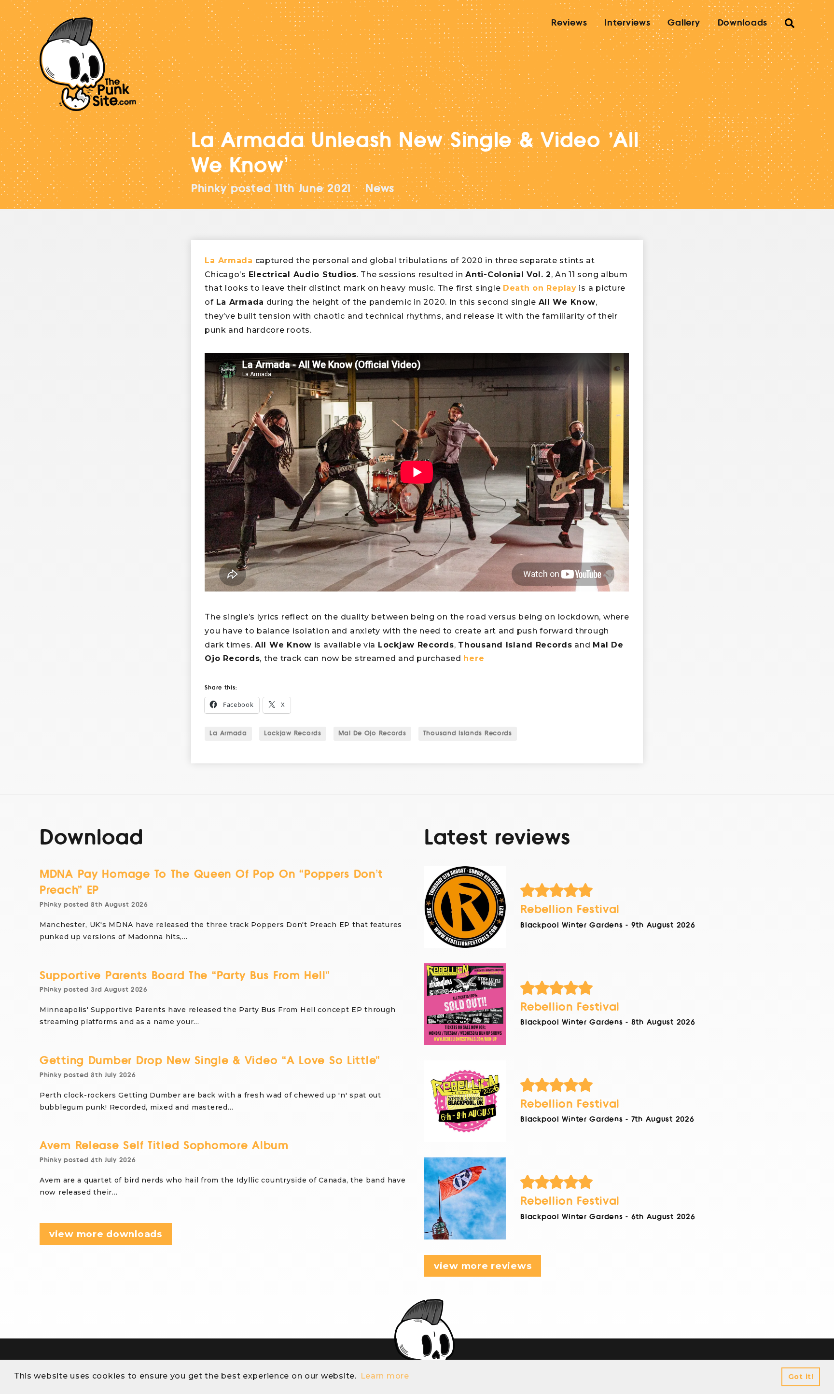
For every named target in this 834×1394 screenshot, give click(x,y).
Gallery (683, 22)
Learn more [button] (385, 1375)
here (473, 658)
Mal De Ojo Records (372, 733)
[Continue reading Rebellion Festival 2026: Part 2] (465, 1101)
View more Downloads (105, 1233)
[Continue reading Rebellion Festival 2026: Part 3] (465, 1004)
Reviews (569, 22)
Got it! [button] (801, 1376)
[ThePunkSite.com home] (88, 64)
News (379, 188)
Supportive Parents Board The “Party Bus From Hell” (185, 975)
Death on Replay (540, 288)
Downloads (742, 22)
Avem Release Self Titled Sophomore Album (164, 1145)
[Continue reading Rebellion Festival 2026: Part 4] (465, 907)
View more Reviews (482, 1265)
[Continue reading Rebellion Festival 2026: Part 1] (465, 1198)
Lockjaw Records (292, 733)
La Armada (228, 260)
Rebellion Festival (570, 909)
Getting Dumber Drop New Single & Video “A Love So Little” (210, 1060)
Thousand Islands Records (467, 733)
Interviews (627, 22)
